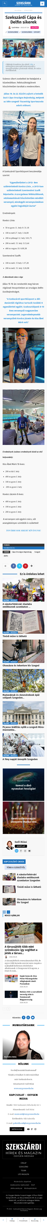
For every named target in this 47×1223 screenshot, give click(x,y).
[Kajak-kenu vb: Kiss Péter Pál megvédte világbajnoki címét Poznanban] (11, 978)
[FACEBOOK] (32, 1129)
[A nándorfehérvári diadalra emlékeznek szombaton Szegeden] (23, 590)
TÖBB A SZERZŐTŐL (16, 867)
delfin (6, 556)
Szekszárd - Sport (31, 32)
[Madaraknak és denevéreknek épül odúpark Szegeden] (23, 680)
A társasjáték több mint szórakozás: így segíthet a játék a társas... (21, 950)
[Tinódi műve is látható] (23, 622)
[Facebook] (13, 566)
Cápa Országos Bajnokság (22, 552)
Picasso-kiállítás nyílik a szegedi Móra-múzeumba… (23, 728)
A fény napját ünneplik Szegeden (20, 759)
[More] (31, 566)
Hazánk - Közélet (10, 600)
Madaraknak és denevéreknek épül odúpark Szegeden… (21, 696)
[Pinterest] (25, 566)
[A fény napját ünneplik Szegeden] (23, 745)
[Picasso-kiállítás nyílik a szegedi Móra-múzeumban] (23, 713)
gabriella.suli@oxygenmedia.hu (27, 1123)
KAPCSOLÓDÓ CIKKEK (14, 861)
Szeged (37, 552)
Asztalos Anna (10, 1057)
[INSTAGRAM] (35, 1129)
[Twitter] (19, 566)
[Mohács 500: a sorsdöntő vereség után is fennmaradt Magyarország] (11, 994)
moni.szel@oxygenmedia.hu (26, 1114)
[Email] (16, 851)
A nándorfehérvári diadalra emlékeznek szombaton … (17, 605)
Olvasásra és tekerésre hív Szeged (21, 665)
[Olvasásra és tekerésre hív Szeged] (23, 651)
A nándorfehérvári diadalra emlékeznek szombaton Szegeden (28, 877)
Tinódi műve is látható (15, 636)
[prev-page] (4, 912)
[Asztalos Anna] (23, 1045)
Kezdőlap (18, 10)
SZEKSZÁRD (28, 10)
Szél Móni (21, 841)
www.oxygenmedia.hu (23, 1088)
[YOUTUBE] (28, 1129)
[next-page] (8, 912)
